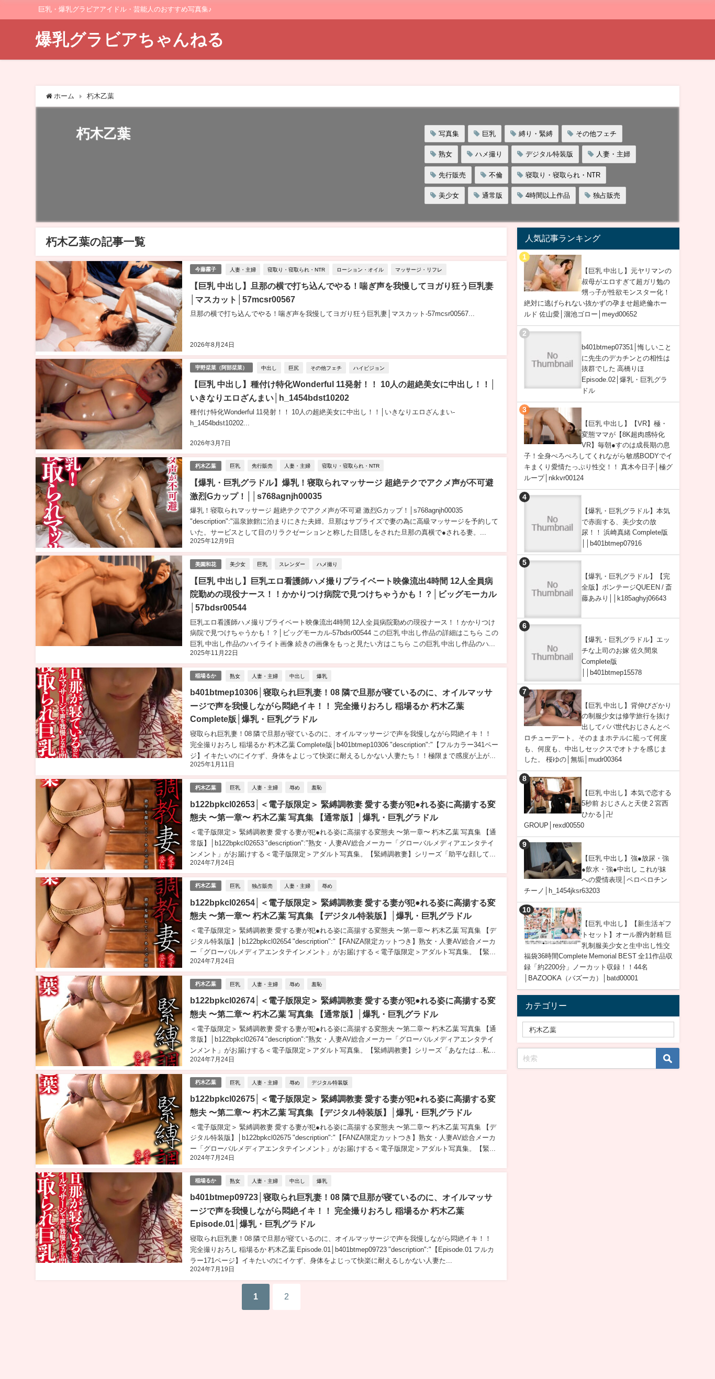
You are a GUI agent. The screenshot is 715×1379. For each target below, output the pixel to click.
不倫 (495, 175)
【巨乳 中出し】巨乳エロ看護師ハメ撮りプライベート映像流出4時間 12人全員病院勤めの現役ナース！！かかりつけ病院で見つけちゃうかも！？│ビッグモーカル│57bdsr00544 (343, 594)
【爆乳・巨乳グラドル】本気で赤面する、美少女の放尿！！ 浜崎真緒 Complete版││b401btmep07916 (626, 527)
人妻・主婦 (613, 154)
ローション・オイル (360, 269)
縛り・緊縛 (536, 133)
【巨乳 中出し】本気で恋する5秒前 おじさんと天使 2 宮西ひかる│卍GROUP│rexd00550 (598, 809)
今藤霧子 (205, 269)
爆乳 (322, 676)
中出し (269, 367)
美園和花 (205, 564)
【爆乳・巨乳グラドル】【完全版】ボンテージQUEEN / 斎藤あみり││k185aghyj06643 (627, 587)
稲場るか (205, 675)
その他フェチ (596, 133)
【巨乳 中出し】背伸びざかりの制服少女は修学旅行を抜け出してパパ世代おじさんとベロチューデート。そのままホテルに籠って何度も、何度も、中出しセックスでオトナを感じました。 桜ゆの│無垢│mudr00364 (598, 732)
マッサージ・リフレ (418, 269)
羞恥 (316, 787)
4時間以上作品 (548, 195)
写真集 (449, 133)
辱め (294, 787)
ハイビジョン (369, 367)
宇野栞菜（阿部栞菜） (221, 367)
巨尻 (293, 367)
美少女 (449, 195)
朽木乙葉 (205, 466)
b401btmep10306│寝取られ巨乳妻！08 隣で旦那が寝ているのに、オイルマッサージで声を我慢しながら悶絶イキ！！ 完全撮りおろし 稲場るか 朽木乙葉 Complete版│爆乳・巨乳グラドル (341, 705)
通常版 (492, 195)
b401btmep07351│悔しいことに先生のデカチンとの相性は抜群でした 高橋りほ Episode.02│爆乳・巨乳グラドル (627, 369)
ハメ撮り (488, 154)
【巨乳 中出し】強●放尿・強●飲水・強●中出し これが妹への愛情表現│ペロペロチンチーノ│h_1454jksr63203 (596, 874)
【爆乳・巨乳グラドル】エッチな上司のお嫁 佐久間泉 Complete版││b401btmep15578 (626, 655)
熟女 (445, 154)
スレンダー (292, 564)
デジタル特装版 (549, 154)
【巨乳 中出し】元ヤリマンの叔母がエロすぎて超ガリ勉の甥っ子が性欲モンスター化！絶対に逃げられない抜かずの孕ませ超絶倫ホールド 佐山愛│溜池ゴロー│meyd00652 (598, 292)
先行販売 (452, 175)
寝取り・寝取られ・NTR (563, 175)
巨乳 (489, 133)
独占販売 (606, 195)
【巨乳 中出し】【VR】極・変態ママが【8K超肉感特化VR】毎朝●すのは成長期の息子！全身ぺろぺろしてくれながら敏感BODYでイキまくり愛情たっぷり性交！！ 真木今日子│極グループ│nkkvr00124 (598, 450)
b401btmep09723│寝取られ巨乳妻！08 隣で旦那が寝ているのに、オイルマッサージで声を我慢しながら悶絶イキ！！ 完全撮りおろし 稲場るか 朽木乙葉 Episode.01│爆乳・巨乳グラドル (341, 1210)
